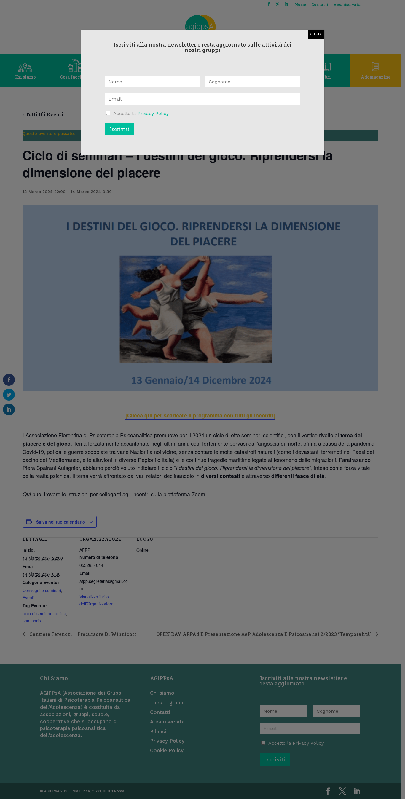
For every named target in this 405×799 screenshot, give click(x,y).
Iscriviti (120, 129)
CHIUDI (316, 34)
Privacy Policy (153, 113)
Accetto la (141, 113)
